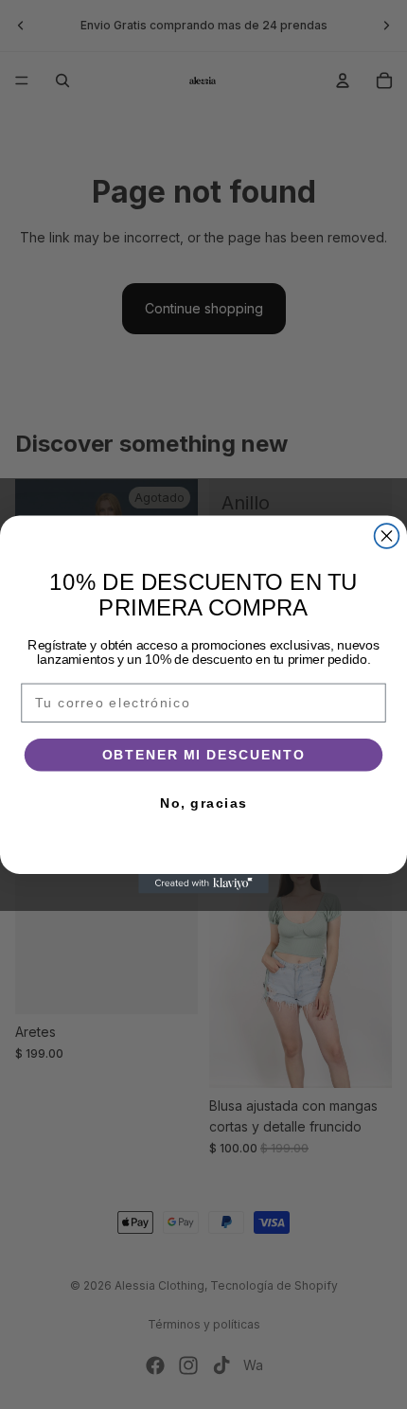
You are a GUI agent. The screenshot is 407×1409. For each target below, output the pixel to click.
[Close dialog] (387, 536)
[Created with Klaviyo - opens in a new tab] (203, 884)
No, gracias (204, 803)
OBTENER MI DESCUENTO (203, 755)
